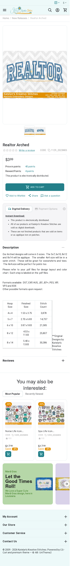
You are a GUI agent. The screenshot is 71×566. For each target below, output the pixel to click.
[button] (33, 195)
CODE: (43, 150)
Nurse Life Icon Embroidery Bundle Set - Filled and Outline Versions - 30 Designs (17, 431)
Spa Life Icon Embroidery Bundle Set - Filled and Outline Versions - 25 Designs (50, 431)
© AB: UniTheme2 (42, 552)
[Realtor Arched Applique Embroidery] (35, 74)
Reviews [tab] (8, 360)
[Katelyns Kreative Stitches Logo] (21, 10)
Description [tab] (11, 247)
